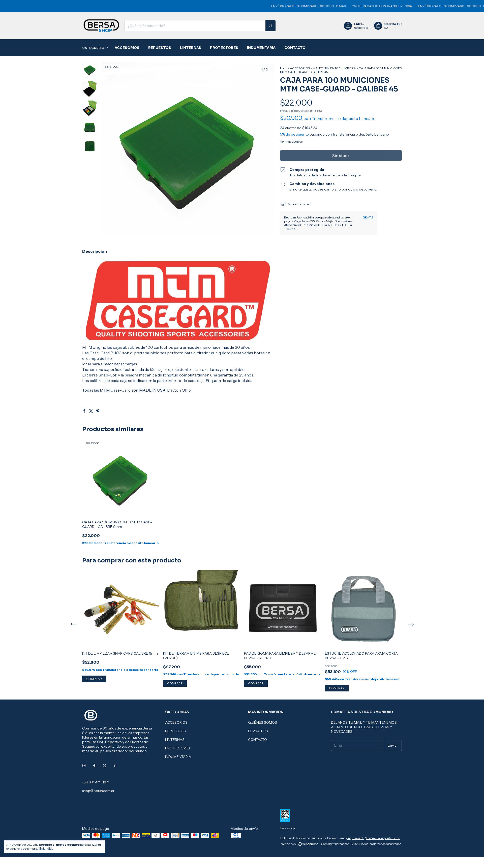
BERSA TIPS (258, 731)
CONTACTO (295, 47)
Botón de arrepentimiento (383, 838)
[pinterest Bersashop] (115, 765)
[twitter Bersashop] (104, 765)
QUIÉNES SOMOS (262, 722)
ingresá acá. (355, 838)
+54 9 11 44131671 (95, 782)
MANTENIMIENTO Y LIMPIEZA (334, 68)
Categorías (93, 48)
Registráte (361, 27)
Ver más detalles (291, 141)
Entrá (358, 24)
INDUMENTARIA (261, 47)
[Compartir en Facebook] (84, 411)
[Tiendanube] (299, 845)
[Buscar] (270, 25)
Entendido (46, 848)
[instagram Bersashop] (84, 765)
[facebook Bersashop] (94, 765)
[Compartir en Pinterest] (98, 411)
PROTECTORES (224, 47)
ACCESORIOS (127, 47)
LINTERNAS (190, 47)
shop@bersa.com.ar (98, 790)
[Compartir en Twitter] (91, 411)
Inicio (283, 68)
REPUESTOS (159, 47)
